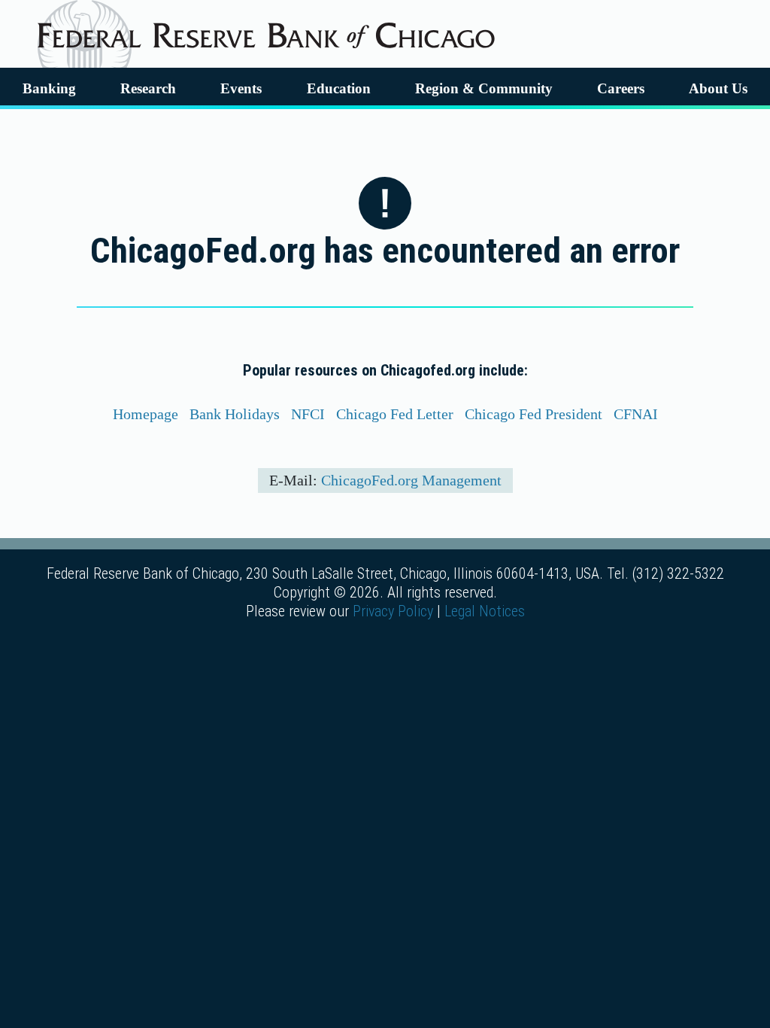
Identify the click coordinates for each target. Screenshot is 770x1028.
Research (148, 88)
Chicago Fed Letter (394, 414)
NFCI (308, 414)
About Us (718, 88)
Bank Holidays (234, 414)
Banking (49, 88)
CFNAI (636, 414)
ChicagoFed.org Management (411, 480)
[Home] (266, 29)
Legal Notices (484, 611)
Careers (620, 88)
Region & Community (484, 88)
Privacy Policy (393, 611)
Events (241, 88)
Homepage (145, 414)
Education (339, 88)
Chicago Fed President (533, 414)
